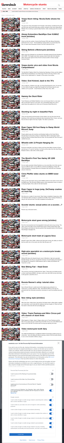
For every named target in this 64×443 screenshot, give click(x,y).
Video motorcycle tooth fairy (34, 329)
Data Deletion (23, 440)
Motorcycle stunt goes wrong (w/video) (38, 220)
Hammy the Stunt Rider (31, 96)
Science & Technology (35, 8)
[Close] (59, 343)
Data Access (32, 440)
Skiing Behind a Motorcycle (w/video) (38, 50)
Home (3, 15)
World (20, 8)
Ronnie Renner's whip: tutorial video (37, 282)
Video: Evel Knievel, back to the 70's (37, 81)
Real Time (5, 11)
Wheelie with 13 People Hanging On (37, 143)
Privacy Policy (40, 440)
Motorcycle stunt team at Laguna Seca (38, 236)
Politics (4, 8)
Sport (44, 8)
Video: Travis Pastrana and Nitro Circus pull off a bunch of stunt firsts (41, 314)
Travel (60, 8)
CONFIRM (21, 434)
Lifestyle (26, 8)
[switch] (51, 374)
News (9, 8)
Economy (14, 8)
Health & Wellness (52, 8)
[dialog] (32, 392)
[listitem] (32, 370)
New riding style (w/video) (33, 298)
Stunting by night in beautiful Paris (37, 112)
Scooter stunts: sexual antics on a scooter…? (41, 205)
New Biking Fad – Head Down (34, 267)
